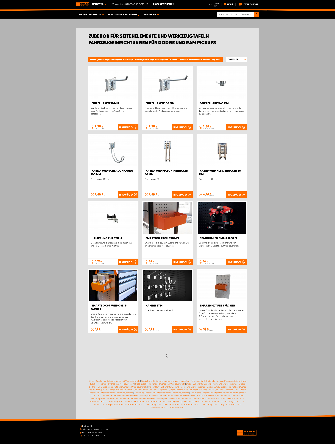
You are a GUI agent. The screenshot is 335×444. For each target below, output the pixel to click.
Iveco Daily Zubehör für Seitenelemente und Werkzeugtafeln (190, 404)
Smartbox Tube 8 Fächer (217, 305)
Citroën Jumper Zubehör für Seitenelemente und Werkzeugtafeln (137, 390)
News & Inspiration (163, 4)
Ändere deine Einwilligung (94, 436)
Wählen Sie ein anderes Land (95, 429)
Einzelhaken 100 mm (160, 103)
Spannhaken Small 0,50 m (218, 238)
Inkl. (217, 3)
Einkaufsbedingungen (92, 432)
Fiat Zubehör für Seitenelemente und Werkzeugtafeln (165, 381)
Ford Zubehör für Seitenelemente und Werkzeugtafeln (215, 381)
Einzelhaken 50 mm (105, 103)
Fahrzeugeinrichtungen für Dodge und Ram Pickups (112, 60)
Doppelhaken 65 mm (214, 103)
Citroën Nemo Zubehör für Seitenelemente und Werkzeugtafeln (176, 387)
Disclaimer (87, 426)
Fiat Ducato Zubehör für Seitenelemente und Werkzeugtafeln (175, 395)
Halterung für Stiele (106, 238)
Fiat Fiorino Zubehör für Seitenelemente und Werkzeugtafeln (161, 393)
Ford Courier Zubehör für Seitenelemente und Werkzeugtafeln (210, 401)
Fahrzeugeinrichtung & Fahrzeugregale (152, 60)
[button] (236, 59)
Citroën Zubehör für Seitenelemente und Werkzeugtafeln (114, 381)
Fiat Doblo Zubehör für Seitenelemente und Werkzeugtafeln (118, 395)
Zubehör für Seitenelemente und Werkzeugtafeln (199, 60)
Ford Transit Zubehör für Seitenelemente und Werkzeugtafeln (191, 398)
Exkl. (217, 6)
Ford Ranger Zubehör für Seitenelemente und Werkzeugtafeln (135, 398)
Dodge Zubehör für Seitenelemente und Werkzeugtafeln (211, 384)
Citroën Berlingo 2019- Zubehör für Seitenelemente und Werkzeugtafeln (201, 390)
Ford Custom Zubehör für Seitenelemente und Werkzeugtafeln (153, 401)
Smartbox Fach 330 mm (162, 238)
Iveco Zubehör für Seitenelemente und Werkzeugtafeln (160, 384)
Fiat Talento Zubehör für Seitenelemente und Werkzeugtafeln (218, 393)
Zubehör (173, 60)
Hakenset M (154, 305)
